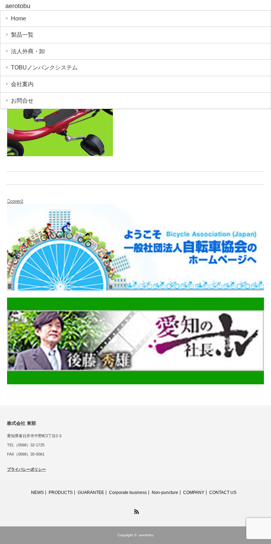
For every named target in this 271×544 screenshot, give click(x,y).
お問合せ (22, 101)
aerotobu (146, 535)
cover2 (16, 201)
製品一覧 (22, 35)
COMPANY (193, 492)
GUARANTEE (91, 492)
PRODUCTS (61, 492)
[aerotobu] (59, 6)
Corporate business (128, 492)
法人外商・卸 (28, 51)
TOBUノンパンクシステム (44, 68)
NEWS (37, 492)
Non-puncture (165, 492)
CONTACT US (222, 492)
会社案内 (22, 84)
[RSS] (135, 510)
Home (18, 19)
